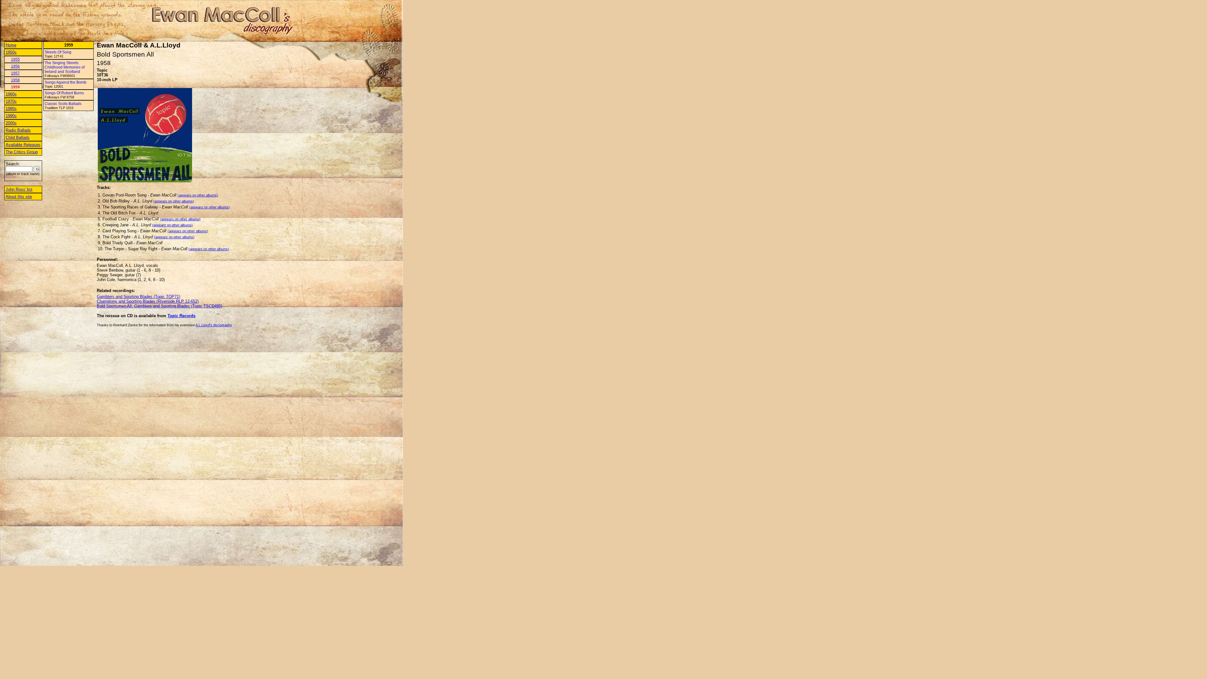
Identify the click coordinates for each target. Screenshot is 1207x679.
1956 (15, 66)
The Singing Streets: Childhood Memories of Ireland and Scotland (65, 67)
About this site (19, 196)
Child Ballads (18, 137)
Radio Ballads (18, 130)
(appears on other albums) (198, 195)
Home (11, 45)
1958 (15, 80)
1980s (11, 108)
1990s (11, 115)
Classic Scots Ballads (63, 104)
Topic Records (182, 315)
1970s (11, 101)
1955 (15, 59)
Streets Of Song (58, 52)
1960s (11, 94)
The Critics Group (22, 152)
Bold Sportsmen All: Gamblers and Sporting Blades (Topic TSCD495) (159, 306)
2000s (11, 123)
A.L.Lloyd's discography (214, 325)
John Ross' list (19, 189)
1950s (11, 52)
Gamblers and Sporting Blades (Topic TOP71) (138, 296)
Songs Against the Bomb (65, 82)
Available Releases (23, 144)
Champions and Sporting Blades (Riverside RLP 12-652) (148, 301)
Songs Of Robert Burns (64, 93)
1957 (15, 73)
